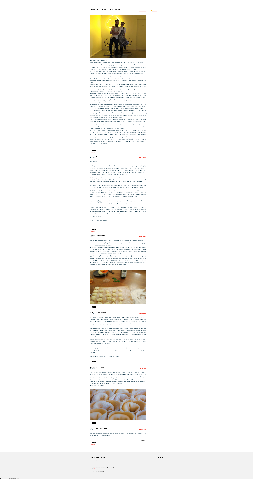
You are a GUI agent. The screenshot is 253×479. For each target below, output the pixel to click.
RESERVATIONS (230, 2)
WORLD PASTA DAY (97, 367)
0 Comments (142, 11)
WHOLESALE (238, 2)
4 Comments (142, 157)
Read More (143, 440)
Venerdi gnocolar (97, 235)
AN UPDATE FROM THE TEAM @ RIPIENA (105, 9)
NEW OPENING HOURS (98, 312)
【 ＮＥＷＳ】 (212, 2)
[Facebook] (158, 457)
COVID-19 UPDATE (97, 156)
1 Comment (143, 368)
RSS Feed (154, 11)
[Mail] (162, 457)
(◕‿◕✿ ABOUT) (203, 2)
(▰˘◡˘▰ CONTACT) (221, 2)
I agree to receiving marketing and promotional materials (102, 468)
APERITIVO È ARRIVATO (99, 428)
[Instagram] (160, 457)
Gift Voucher (246, 2)
